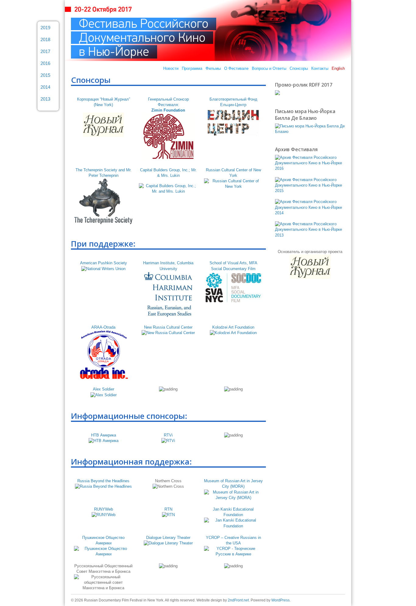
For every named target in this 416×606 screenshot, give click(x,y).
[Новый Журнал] (310, 277)
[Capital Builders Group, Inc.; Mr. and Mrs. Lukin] (168, 191)
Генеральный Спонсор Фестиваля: (168, 104)
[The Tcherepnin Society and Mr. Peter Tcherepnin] (103, 222)
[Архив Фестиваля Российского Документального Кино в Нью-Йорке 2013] (310, 235)
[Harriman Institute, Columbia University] (168, 315)
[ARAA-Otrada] (103, 377)
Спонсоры (299, 68)
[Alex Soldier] (103, 395)
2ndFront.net (238, 600)
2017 (45, 51)
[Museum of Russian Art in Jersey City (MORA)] (233, 497)
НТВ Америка (103, 435)
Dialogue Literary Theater (168, 537)
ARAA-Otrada (103, 327)
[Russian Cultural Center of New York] (233, 186)
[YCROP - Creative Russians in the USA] (233, 554)
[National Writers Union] (103, 268)
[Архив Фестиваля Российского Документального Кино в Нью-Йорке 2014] (310, 213)
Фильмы (213, 68)
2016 (45, 63)
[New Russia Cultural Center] (168, 332)
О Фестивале (236, 68)
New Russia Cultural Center (168, 327)
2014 (45, 87)
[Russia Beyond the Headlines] (103, 486)
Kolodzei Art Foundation (233, 327)
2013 (45, 99)
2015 (45, 75)
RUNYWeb (103, 509)
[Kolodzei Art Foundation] (233, 332)
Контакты (319, 68)
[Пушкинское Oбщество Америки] (103, 554)
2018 (45, 39)
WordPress (280, 600)
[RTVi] (168, 440)
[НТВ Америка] (103, 440)
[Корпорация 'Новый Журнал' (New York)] (103, 135)
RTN (168, 509)
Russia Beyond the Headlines (103, 481)
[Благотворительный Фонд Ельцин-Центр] (233, 134)
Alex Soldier (103, 389)
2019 (45, 27)
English (338, 68)
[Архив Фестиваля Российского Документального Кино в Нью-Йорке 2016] (310, 168)
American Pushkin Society (103, 263)
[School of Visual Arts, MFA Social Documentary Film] (233, 301)
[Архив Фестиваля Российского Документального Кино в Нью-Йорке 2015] (310, 190)
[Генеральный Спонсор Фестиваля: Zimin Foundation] (168, 158)
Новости (170, 68)
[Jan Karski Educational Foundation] (233, 526)
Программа (192, 68)
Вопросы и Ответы (269, 68)
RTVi (168, 435)
